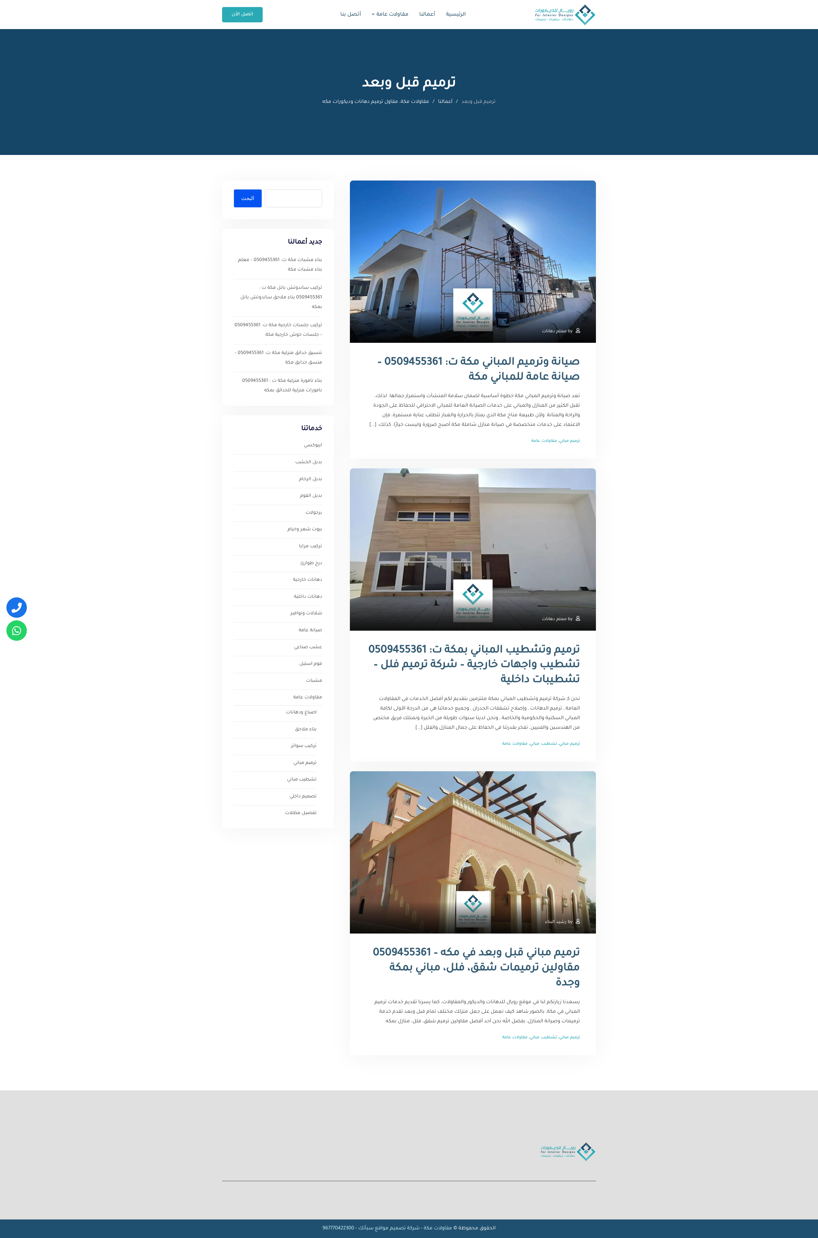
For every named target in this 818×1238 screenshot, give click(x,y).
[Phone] (16, 607)
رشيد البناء (556, 922)
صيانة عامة (310, 630)
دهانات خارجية (307, 580)
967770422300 (338, 1228)
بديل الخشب (308, 462)
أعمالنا (427, 15)
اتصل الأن (242, 14)
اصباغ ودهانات (301, 712)
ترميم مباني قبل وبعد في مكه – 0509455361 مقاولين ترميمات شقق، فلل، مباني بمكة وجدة (476, 968)
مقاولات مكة (437, 1228)
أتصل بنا (350, 15)
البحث (247, 198)
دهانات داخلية (308, 597)
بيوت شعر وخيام (305, 529)
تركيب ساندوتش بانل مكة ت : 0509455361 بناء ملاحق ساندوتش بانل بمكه (281, 298)
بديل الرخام (310, 479)
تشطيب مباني (543, 744)
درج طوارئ (311, 563)
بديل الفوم (311, 496)
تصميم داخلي (303, 796)
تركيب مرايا (310, 546)
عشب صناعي (308, 647)
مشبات (314, 681)
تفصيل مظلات (301, 813)
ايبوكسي (313, 445)
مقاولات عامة (392, 15)
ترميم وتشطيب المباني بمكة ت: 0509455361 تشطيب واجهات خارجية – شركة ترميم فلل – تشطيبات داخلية (474, 666)
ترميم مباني (569, 441)
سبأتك (366, 1228)
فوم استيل (310, 664)
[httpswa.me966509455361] (16, 630)
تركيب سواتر (304, 746)
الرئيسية (456, 15)
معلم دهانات (554, 331)
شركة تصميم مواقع (397, 1228)
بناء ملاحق (306, 729)
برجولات (313, 513)
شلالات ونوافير (306, 613)
